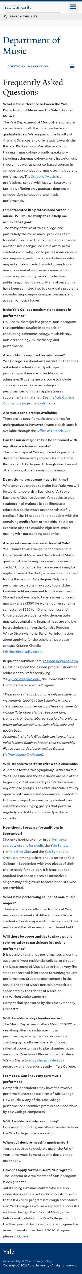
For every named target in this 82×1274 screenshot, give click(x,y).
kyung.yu (16, 679)
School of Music (43, 176)
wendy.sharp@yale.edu (44, 1060)
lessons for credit (29, 846)
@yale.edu (31, 679)
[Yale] (9, 1252)
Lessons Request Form (60, 661)
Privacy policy (42, 1261)
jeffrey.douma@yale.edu (23, 755)
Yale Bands (58, 846)
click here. (21, 1236)
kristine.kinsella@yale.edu (23, 652)
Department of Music (31, 45)
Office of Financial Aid (54, 431)
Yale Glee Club (19, 852)
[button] (41, 66)
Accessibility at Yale (17, 1261)
